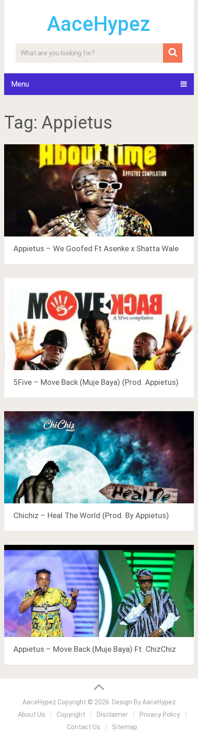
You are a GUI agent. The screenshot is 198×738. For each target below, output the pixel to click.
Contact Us (83, 727)
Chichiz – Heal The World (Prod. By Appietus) (91, 515)
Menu (20, 84)
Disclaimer (112, 714)
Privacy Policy (160, 714)
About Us (31, 714)
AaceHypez (99, 24)
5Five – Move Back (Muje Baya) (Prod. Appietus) (96, 382)
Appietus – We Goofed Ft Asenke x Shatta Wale (96, 248)
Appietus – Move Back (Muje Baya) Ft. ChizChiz (94, 649)
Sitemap (124, 727)
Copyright (71, 714)
